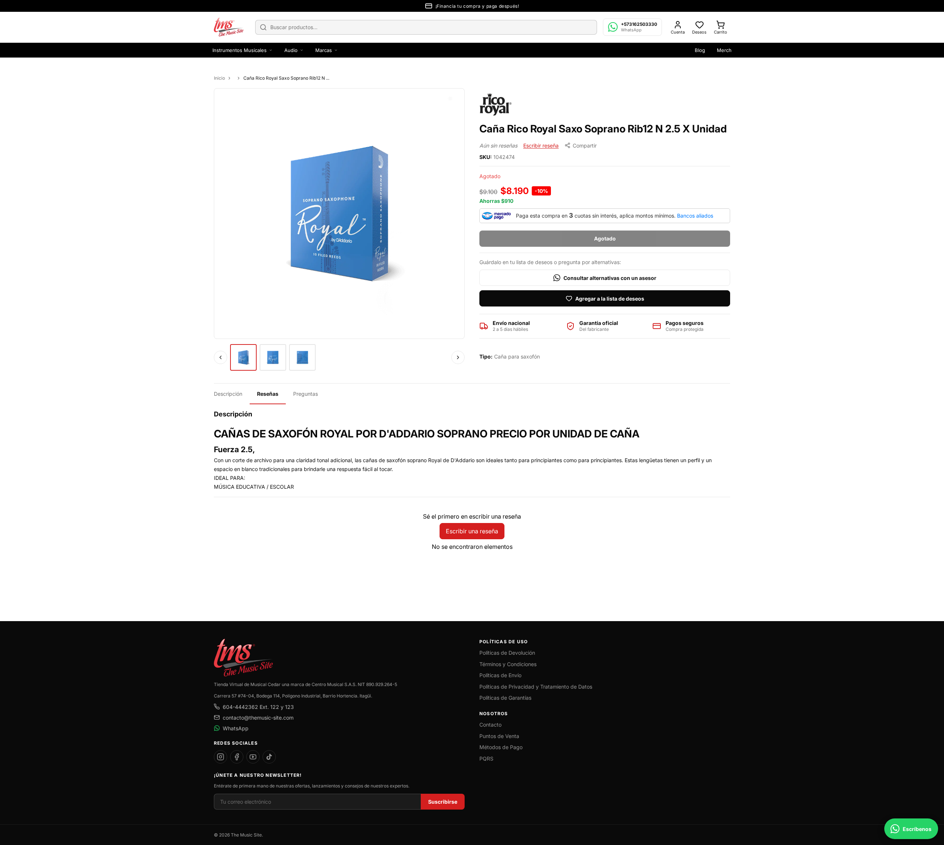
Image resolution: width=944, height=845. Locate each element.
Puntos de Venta (499, 736)
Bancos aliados (695, 215)
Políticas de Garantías (505, 698)
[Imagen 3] (302, 357)
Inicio (219, 78)
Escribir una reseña (472, 531)
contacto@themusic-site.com (258, 717)
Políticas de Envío (500, 675)
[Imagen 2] (273, 357)
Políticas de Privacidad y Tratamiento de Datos (535, 686)
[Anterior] (220, 357)
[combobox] (426, 27)
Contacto (490, 724)
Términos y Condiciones (508, 664)
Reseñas (267, 394)
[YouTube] (253, 756)
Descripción (228, 394)
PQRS (486, 758)
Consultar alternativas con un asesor (609, 278)
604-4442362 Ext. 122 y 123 (258, 707)
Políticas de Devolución (507, 653)
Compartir (585, 145)
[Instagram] (220, 756)
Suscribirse (442, 802)
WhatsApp (236, 728)
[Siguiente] (458, 357)
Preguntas (305, 394)
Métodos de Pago (501, 747)
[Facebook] (236, 756)
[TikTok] (269, 756)
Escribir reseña (541, 145)
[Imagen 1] (243, 357)
